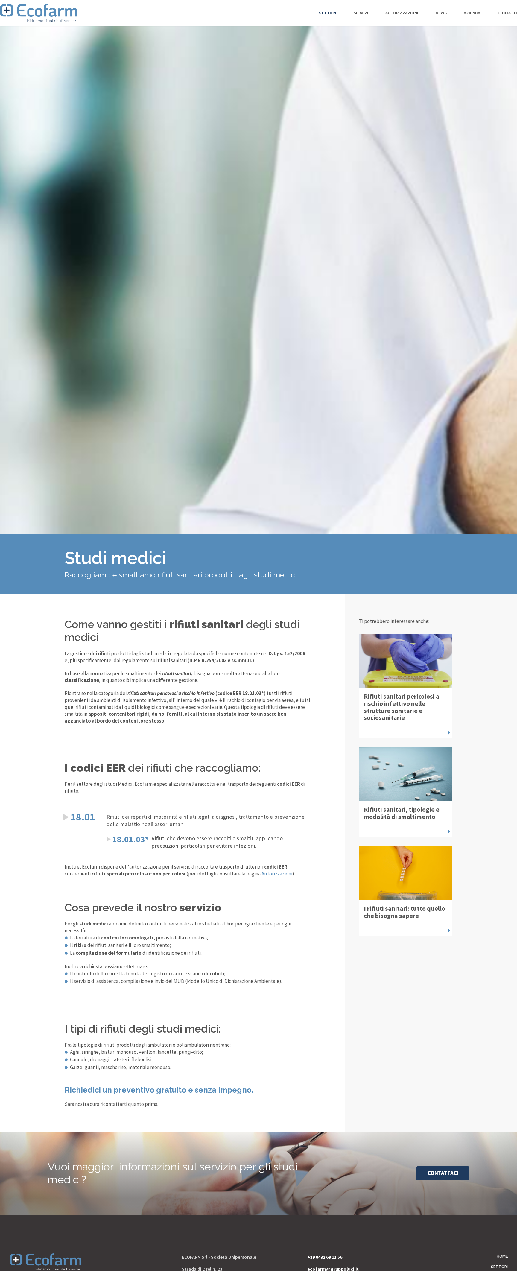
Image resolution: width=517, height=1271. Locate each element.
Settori (323, 22)
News (436, 22)
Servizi (356, 22)
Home (502, 1256)
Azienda (467, 22)
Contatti (502, 22)
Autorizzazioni (397, 22)
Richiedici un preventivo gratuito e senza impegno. (159, 1089)
